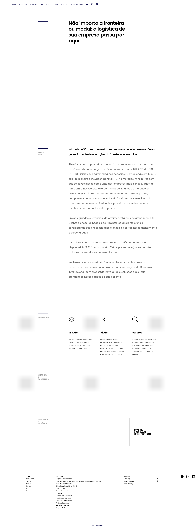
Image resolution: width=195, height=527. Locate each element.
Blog (56, 4)
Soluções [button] (33, 4)
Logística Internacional (64, 479)
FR (157, 481)
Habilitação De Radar (64, 498)
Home (14, 4)
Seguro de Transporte (64, 508)
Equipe (28, 486)
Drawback (59, 493)
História (28, 481)
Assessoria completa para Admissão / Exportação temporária (78, 481)
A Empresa (30, 479)
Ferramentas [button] (46, 4)
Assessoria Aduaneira (64, 483)
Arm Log (127, 479)
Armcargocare (129, 481)
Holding (28, 483)
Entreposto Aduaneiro (64, 496)
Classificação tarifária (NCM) (66, 486)
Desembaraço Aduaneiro (65, 491)
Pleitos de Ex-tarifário (64, 500)
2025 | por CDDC (97, 525)
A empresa (23, 4)
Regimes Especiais (62, 505)
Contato (64, 4)
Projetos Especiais (62, 503)
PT (157, 476)
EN (157, 478)
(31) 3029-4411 (77, 4)
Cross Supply (61, 488)
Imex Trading (128, 483)
